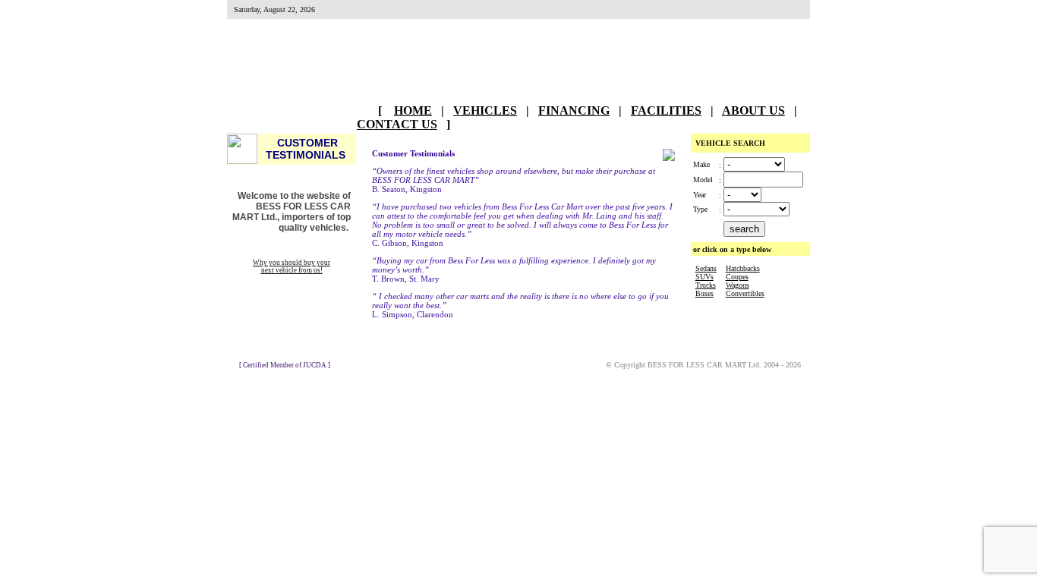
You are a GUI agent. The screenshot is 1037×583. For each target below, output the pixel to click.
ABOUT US (753, 110)
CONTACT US (397, 124)
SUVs (704, 277)
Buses (704, 293)
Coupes (737, 277)
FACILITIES (666, 110)
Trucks (705, 285)
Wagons (737, 285)
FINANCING (574, 110)
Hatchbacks (743, 268)
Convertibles (745, 293)
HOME (413, 110)
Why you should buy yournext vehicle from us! (291, 266)
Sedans (706, 268)
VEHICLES (485, 110)
